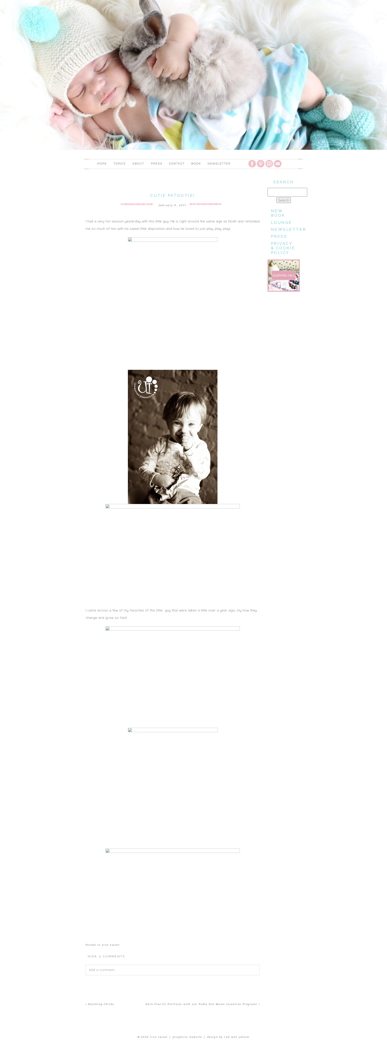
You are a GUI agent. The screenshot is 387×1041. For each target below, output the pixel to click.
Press (156, 163)
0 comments (106, 956)
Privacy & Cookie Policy (283, 248)
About (138, 163)
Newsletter (219, 163)
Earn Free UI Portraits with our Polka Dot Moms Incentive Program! (201, 1004)
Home (102, 163)
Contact (177, 163)
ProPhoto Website (187, 1037)
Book (196, 163)
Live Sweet (111, 944)
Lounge (281, 222)
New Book (278, 213)
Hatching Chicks (101, 1004)
